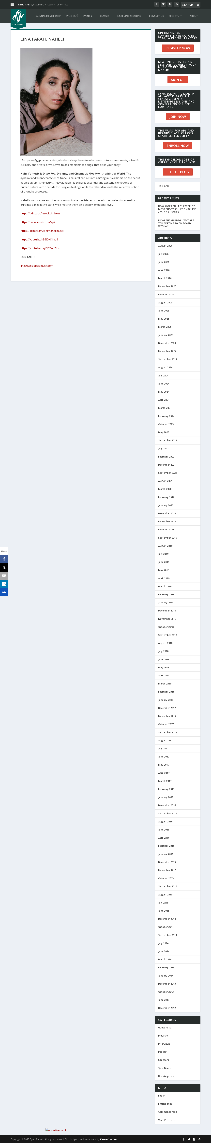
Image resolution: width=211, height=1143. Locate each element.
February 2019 (166, 594)
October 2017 (166, 724)
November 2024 (167, 351)
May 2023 (163, 432)
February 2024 (166, 416)
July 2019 (163, 553)
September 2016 (167, 813)
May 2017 (163, 764)
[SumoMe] (4, 592)
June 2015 (163, 910)
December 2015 (167, 862)
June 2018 (163, 659)
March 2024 (164, 407)
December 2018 (167, 610)
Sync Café (72, 15)
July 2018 (163, 651)
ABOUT (194, 15)
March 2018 (164, 683)
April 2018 (163, 675)
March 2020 (164, 488)
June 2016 (163, 829)
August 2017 (165, 740)
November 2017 (167, 716)
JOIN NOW (177, 116)
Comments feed (167, 1111)
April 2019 (163, 578)
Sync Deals (164, 1068)
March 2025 (164, 326)
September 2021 (167, 472)
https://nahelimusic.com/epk (37, 222)
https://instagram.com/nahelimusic (41, 231)
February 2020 (166, 497)
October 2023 (166, 424)
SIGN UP (177, 79)
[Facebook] (4, 559)
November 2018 (167, 618)
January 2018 (165, 699)
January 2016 (165, 854)
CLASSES (104, 15)
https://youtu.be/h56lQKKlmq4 (39, 239)
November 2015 (167, 870)
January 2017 (165, 797)
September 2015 (167, 886)
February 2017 (166, 789)
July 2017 (163, 748)
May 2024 (163, 391)
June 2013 (163, 999)
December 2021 (167, 464)
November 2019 (167, 521)
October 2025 (166, 294)
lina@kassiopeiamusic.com (36, 265)
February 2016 (166, 845)
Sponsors (163, 1059)
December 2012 (167, 1007)
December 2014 (167, 918)
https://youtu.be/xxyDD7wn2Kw (40, 248)
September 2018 (167, 635)
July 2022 (163, 448)
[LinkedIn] (4, 584)
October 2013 (166, 991)
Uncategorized (166, 1076)
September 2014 (167, 935)
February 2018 (166, 691)
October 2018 (166, 626)
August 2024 (165, 367)
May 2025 (163, 318)
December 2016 (167, 805)
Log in (161, 1095)
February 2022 (166, 456)
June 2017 (163, 756)
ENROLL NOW (178, 145)
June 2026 (163, 262)
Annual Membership (48, 15)
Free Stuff (175, 15)
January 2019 (165, 602)
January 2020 (165, 505)
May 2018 (163, 667)
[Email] (4, 576)
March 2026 (164, 278)
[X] (4, 567)
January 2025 (165, 335)
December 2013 (167, 983)
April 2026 (163, 270)
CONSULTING (156, 15)
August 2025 (165, 302)
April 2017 (163, 772)
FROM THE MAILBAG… (176, 223)
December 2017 (167, 708)
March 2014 (164, 959)
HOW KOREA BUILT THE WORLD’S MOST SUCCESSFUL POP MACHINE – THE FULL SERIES (177, 209)
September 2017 (167, 732)
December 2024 (167, 343)
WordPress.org (166, 1120)
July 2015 (163, 902)
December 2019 (167, 513)
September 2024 (167, 359)
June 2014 (163, 951)
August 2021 (165, 480)
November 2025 (167, 286)
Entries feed (165, 1103)
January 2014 (165, 975)
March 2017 (164, 781)
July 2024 (163, 375)
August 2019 (165, 545)
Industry (163, 1035)
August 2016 (165, 821)
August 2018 (165, 643)
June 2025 (163, 310)
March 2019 (164, 586)
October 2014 (166, 926)
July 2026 (163, 253)
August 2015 (165, 894)
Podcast (162, 1051)
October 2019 (166, 529)
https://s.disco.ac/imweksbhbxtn (40, 213)
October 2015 (166, 878)
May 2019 (163, 570)
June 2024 (163, 383)
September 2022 (167, 440)
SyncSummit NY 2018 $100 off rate (49, 4)
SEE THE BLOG (177, 172)
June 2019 (163, 562)
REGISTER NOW (178, 48)
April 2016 (163, 837)
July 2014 (163, 943)
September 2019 (167, 537)
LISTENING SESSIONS (129, 15)
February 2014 (166, 967)
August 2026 (165, 245)
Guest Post (164, 1027)
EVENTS (87, 15)
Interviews (164, 1043)
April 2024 (163, 399)
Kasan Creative (108, 1139)
